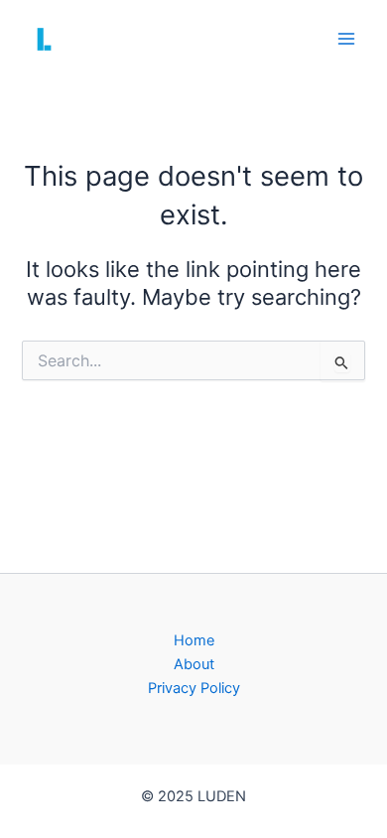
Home (194, 640)
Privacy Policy (194, 688)
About (194, 664)
